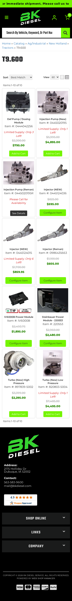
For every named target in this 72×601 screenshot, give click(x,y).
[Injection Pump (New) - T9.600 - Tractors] (52, 102)
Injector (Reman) (53, 249)
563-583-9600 (13, 482)
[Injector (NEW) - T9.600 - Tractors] (52, 173)
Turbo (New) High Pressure (18, 381)
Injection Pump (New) (52, 119)
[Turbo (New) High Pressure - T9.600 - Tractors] (18, 363)
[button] (36, 33)
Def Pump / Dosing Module (18, 121)
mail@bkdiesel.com (17, 485)
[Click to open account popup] (54, 17)
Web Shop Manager (43, 578)
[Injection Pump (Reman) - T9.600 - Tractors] (18, 173)
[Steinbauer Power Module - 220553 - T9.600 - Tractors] (52, 300)
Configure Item (53, 212)
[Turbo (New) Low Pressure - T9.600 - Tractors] (52, 363)
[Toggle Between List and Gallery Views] (64, 77)
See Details (18, 213)
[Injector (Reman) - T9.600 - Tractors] (52, 232)
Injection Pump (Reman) (19, 189)
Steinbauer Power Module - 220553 (53, 318)
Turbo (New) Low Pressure (52, 381)
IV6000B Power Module (18, 316)
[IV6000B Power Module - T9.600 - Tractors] (18, 300)
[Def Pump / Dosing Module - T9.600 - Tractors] (18, 102)
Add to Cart (19, 153)
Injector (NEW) (53, 189)
